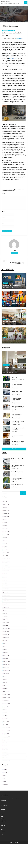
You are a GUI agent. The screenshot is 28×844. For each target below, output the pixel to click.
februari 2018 (6, 754)
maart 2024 (5, 549)
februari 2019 (6, 721)
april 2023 (5, 583)
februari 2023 (6, 589)
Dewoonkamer (5, 2)
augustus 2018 (6, 739)
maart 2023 (5, 585)
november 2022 (6, 598)
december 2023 (6, 558)
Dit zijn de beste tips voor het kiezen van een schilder (17, 459)
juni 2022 (5, 610)
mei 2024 (5, 543)
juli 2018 (5, 742)
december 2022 (6, 595)
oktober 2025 (6, 513)
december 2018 (6, 727)
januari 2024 (5, 555)
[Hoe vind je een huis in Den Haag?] (14, 335)
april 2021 (5, 649)
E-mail (3, 217)
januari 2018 (5, 757)
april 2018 (5, 748)
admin (5, 38)
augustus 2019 (6, 706)
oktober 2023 (6, 564)
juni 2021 (5, 643)
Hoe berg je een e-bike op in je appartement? (18, 429)
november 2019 (6, 697)
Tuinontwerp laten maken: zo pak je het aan (17, 466)
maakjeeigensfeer (13, 58)
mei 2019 (5, 712)
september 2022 (6, 604)
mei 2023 (5, 579)
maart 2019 (5, 718)
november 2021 (6, 628)
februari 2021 (6, 655)
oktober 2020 (6, 667)
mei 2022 (5, 613)
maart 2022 (5, 619)
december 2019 (6, 694)
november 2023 (6, 561)
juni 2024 (5, 540)
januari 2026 (5, 507)
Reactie (4, 193)
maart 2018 (5, 751)
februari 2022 (6, 622)
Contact (2, 831)
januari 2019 (5, 724)
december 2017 (6, 761)
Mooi (10, 30)
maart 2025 (5, 525)
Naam (3, 211)
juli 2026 (5, 501)
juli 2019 (5, 709)
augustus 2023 (6, 570)
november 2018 (6, 730)
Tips (13, 30)
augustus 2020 (6, 673)
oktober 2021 (6, 631)
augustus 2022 (6, 607)
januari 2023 (5, 592)
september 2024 (6, 531)
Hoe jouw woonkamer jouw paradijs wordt (18, 422)
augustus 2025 (6, 516)
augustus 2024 (6, 534)
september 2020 (6, 670)
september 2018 (6, 736)
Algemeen (5, 769)
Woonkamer (6, 365)
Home (2, 834)
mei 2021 (5, 646)
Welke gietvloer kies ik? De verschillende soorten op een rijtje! (18, 408)
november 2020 (6, 664)
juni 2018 (5, 745)
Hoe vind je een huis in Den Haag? (11, 339)
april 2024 (5, 546)
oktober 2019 (6, 700)
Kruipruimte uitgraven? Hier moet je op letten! (17, 485)
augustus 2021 (6, 637)
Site (3, 223)
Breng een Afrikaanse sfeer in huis (12, 285)
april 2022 (5, 616)
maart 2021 (5, 652)
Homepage (4, 25)
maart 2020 (5, 688)
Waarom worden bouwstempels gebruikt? (14, 303)
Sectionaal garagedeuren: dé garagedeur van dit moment (17, 472)
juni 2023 (5, 576)
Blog (2, 829)
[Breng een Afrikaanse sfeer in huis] (14, 281)
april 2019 (5, 715)
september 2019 (6, 703)
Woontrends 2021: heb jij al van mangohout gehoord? (18, 442)
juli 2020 (5, 676)
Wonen (4, 781)
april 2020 (5, 685)
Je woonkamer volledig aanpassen (17, 392)
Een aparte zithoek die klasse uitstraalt (17, 415)
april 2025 (5, 522)
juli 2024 (5, 537)
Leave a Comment (19, 38)
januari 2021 (5, 658)
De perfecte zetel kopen (17, 434)
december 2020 (6, 661)
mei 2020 (5, 682)
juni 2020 (5, 679)
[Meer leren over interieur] (14, 317)
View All (14, 448)
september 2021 (6, 634)
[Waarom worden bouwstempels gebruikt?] (14, 299)
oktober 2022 (6, 601)
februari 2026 (6, 504)
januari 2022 (5, 625)
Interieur (9, 25)
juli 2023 (5, 573)
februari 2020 (6, 691)
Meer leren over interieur (9, 321)
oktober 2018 (6, 733)
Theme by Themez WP (14, 842)
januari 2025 (5, 528)
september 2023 (6, 567)
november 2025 (6, 510)
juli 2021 (5, 640)
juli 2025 (5, 519)
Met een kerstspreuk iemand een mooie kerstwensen (16, 399)
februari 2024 (6, 552)
